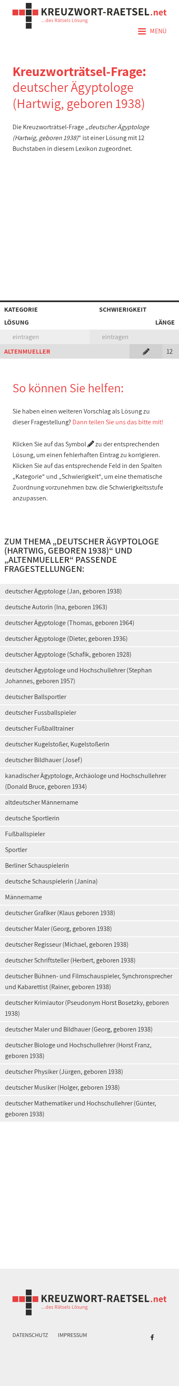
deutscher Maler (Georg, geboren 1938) (58, 928)
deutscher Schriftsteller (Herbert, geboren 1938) (70, 960)
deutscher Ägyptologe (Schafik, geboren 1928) (68, 654)
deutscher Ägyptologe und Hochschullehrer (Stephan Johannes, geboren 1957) (78, 675)
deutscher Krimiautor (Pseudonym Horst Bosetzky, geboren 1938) (87, 1008)
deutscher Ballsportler (35, 696)
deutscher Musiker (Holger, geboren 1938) (62, 1087)
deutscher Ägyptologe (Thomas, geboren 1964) (69, 622)
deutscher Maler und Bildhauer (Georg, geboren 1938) (79, 1029)
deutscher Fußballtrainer (39, 728)
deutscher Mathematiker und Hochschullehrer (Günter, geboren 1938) (80, 1108)
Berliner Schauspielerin (37, 865)
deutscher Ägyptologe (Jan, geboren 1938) (63, 591)
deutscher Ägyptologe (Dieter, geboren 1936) (66, 638)
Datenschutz (30, 1335)
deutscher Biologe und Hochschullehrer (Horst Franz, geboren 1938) (78, 1050)
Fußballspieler (25, 834)
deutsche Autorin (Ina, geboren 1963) (56, 607)
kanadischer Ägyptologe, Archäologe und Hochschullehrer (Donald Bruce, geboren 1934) (85, 781)
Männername (23, 897)
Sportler (16, 849)
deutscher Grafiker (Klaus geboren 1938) (60, 912)
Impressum (72, 1335)
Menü (152, 31)
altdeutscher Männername (41, 802)
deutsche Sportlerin (32, 818)
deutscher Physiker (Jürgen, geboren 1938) (64, 1071)
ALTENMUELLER (27, 351)
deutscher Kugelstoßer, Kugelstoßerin (57, 744)
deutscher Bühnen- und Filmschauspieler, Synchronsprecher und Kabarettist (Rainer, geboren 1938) (88, 981)
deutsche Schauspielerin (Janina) (51, 881)
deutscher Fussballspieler (40, 712)
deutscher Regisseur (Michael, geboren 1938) (67, 944)
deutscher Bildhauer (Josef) (43, 760)
